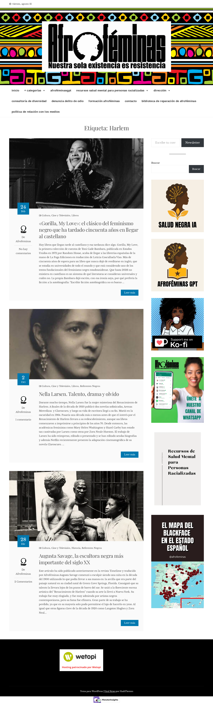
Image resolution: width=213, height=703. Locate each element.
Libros (75, 215)
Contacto (131, 101)
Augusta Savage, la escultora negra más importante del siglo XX (81, 559)
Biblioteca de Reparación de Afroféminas (169, 101)
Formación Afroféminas (104, 101)
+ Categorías (32, 90)
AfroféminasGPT (60, 90)
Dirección (160, 90)
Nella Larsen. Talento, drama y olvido (79, 394)
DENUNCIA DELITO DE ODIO (68, 101)
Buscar (155, 162)
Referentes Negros (90, 386)
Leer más (129, 292)
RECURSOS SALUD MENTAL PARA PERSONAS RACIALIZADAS (110, 90)
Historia (76, 548)
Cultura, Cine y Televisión (56, 215)
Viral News (109, 691)
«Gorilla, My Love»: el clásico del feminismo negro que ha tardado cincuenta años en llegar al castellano (88, 229)
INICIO (15, 90)
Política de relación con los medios (36, 111)
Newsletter (192, 142)
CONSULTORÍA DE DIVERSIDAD (29, 101)
